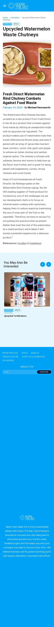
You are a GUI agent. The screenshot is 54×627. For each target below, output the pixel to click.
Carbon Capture (10, 357)
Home (5, 18)
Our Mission (8, 360)
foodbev (22, 243)
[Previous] (42, 264)
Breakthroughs (10, 353)
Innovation (15, 18)
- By (26, 107)
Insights (35, 353)
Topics (24, 353)
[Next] (48, 264)
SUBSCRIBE (44, 372)
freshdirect (35, 243)
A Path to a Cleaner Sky (33, 357)
